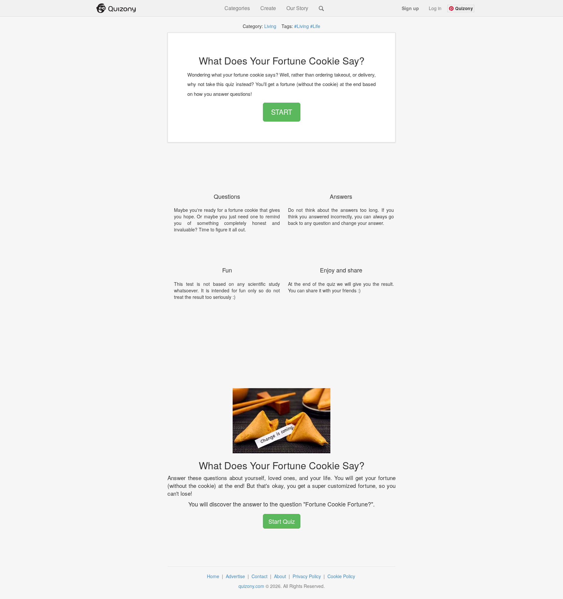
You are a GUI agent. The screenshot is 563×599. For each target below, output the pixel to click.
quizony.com (251, 586)
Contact (260, 576)
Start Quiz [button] (281, 521)
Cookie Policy (341, 576)
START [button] (281, 112)
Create (268, 8)
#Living (301, 26)
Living (270, 26)
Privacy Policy (307, 576)
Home (214, 576)
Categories (237, 8)
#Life (315, 26)
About (280, 576)
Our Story (297, 8)
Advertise (236, 576)
